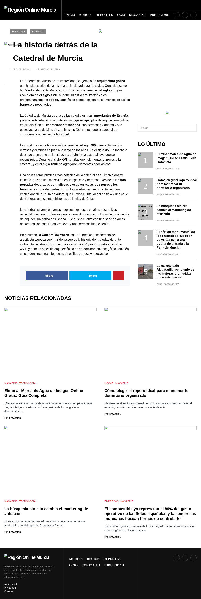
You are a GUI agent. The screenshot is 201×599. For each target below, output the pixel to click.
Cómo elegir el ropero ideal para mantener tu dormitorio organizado (177, 184)
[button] (195, 5)
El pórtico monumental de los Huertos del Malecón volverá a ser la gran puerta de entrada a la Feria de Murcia (176, 239)
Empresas (111, 501)
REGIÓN (93, 559)
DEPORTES (112, 559)
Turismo (37, 31)
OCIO (73, 565)
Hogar (109, 383)
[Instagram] (177, 15)
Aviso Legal (10, 584)
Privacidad (10, 587)
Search (193, 127)
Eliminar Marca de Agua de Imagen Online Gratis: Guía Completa (176, 158)
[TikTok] (185, 15)
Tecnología (27, 383)
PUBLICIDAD (114, 565)
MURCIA (76, 559)
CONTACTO (90, 565)
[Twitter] (193, 15)
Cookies (8, 591)
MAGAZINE (18, 31)
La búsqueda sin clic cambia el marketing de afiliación (174, 209)
